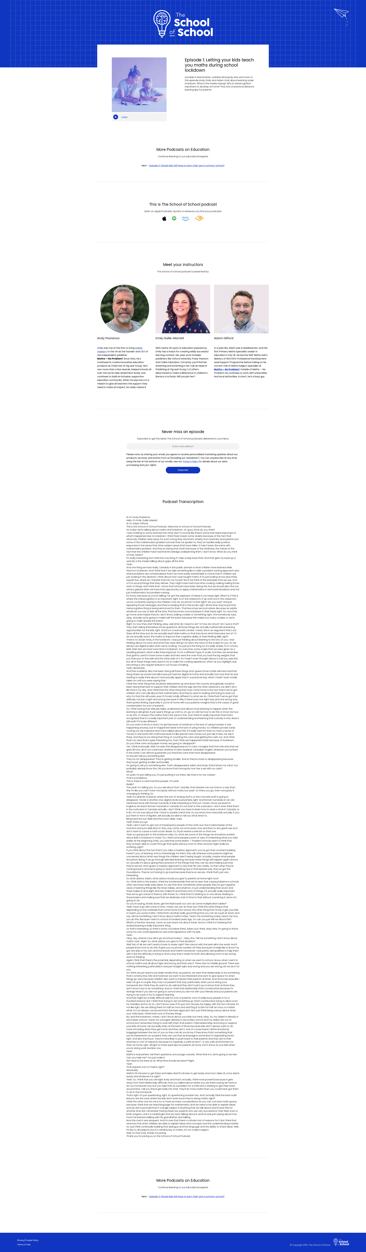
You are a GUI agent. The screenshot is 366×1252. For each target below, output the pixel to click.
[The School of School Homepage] (341, 1242)
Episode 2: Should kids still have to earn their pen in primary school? (186, 165)
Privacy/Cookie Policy (27, 1240)
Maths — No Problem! (227, 369)
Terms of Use (23, 1244)
